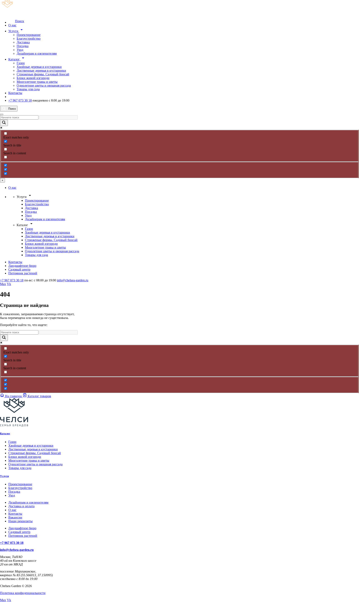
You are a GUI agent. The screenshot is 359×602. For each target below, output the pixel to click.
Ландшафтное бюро (22, 265)
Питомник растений (22, 273)
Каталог (17, 59)
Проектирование (29, 35)
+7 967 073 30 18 (20, 100)
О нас (12, 25)
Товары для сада (28, 89)
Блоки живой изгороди (33, 78)
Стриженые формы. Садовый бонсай (43, 74)
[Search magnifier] (4, 123)
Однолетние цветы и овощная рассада (44, 85)
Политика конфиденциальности (22, 593)
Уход (20, 49)
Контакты (15, 93)
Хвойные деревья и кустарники (39, 67)
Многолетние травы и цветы (37, 81)
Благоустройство (29, 38)
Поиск (19, 21)
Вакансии (15, 517)
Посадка (22, 46)
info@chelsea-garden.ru (72, 280)
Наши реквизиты (20, 521)
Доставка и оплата (21, 506)
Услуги (16, 31)
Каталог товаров (39, 396)
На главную (13, 396)
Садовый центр (19, 269)
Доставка (23, 42)
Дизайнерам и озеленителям (37, 53)
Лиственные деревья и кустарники (41, 70)
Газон (21, 63)
